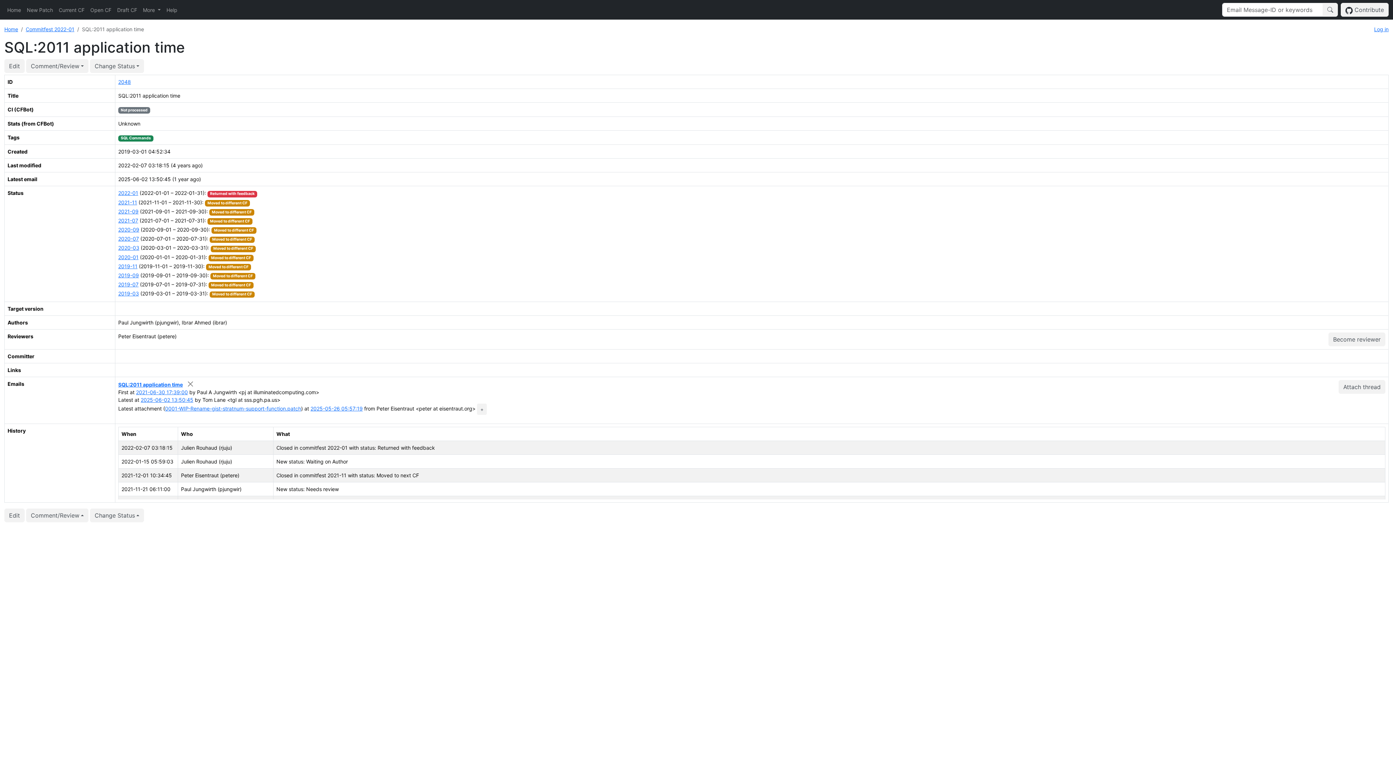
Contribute (1368, 9)
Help (172, 10)
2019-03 (128, 293)
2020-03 (128, 248)
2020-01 (128, 257)
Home (14, 10)
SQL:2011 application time (150, 384)
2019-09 (128, 275)
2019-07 (128, 284)
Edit (14, 66)
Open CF (100, 10)
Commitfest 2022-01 (50, 29)
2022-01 (128, 193)
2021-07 (128, 220)
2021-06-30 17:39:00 (162, 392)
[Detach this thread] (190, 384)
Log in (1381, 29)
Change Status (115, 66)
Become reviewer (1357, 339)
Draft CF (127, 10)
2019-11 (127, 266)
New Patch (40, 10)
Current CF (72, 10)
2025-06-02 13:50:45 (167, 400)
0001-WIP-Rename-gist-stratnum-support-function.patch (233, 408)
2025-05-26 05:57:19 (337, 408)
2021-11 (127, 202)
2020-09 (128, 229)
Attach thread (1362, 387)
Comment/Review (55, 66)
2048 (124, 82)
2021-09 (128, 211)
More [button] (149, 10)
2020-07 (128, 239)
